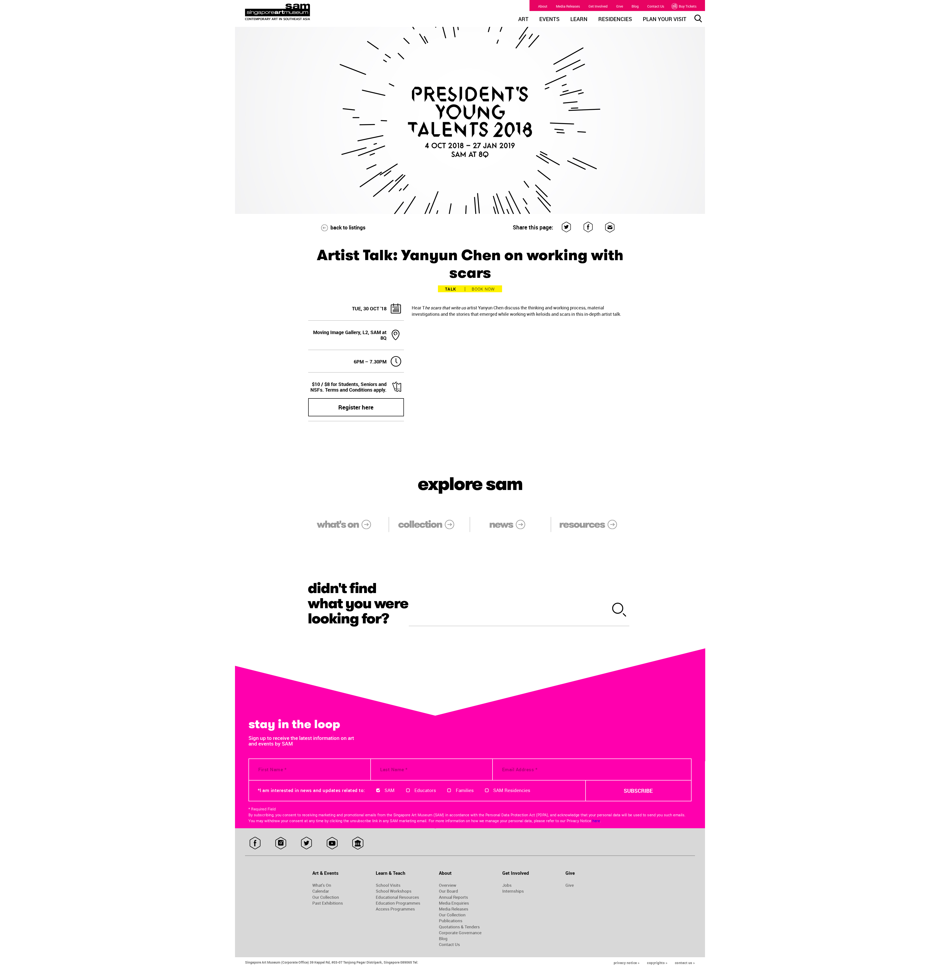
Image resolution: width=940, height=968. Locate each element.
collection (420, 524)
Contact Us (655, 6)
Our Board (448, 891)
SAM (390, 790)
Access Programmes (395, 909)
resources (581, 524)
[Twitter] (566, 227)
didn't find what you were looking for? (358, 603)
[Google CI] (357, 843)
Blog (635, 6)
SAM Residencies (511, 790)
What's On (321, 885)
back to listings (347, 227)
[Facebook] (588, 227)
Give (619, 6)
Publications (450, 920)
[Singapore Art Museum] (302, 12)
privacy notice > (627, 962)
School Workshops (393, 891)
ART (523, 20)
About (542, 6)
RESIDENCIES (615, 20)
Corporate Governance (460, 932)
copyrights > (657, 962)
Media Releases (568, 6)
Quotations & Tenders (459, 927)
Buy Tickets (687, 6)
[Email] (609, 227)
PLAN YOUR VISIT (664, 20)
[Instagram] (280, 843)
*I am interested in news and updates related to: (311, 790)
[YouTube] (332, 843)
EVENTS (549, 20)
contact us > (685, 962)
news (501, 524)
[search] (619, 610)
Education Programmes (398, 903)
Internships (513, 891)
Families (465, 790)
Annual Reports (453, 897)
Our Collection (325, 897)
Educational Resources (397, 897)
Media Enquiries (454, 903)
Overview (447, 885)
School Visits (388, 885)
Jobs (507, 885)
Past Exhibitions (327, 903)
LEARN (579, 20)
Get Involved (598, 6)
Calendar (320, 891)
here (596, 820)
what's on (338, 524)
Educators (425, 790)
